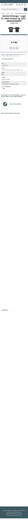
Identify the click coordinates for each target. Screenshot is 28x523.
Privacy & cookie (18, 515)
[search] (25, 9)
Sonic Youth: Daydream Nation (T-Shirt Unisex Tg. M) (14, 198)
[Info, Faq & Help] (22, 5)
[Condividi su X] (14, 48)
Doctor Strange (5, 79)
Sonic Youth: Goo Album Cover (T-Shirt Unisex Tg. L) (14, 262)
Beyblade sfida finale (14, 427)
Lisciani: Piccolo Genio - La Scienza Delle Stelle (14, 491)
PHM (3, 74)
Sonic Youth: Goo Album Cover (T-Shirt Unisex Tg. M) (14, 230)
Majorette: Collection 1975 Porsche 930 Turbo (13, 331)
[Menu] (2, 5)
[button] (25, 4)
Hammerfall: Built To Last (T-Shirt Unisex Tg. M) (14, 166)
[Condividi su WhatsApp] (17, 48)
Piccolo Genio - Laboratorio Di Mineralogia (14, 459)
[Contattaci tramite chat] (17, 5)
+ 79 (3, 88)
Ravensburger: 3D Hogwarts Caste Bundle (14, 363)
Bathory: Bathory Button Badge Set (14, 134)
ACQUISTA (14, 144)
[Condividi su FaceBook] (10, 48)
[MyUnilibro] (19, 5)
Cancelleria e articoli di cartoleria (10, 84)
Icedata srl (13, 515)
